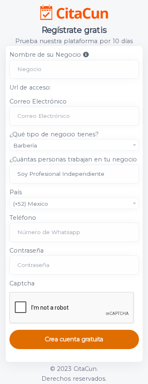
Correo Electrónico (38, 101)
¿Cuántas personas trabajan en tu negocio (73, 159)
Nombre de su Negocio (45, 54)
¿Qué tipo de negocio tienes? (54, 134)
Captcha (22, 283)
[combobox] (74, 145)
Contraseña (26, 250)
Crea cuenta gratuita (74, 339)
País (15, 192)
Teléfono (22, 217)
